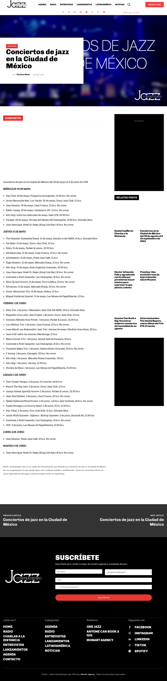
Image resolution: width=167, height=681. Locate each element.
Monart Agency (88, 674)
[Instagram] (69, 12)
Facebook (143, 627)
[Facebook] (63, 12)
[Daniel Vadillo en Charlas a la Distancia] (126, 216)
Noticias (12, 46)
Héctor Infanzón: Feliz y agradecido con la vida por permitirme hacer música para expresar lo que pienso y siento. (124, 280)
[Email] (96, 118)
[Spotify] (86, 12)
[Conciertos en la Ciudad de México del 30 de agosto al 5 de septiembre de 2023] (152, 216)
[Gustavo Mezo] (9, 74)
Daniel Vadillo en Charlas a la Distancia (123, 233)
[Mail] (80, 12)
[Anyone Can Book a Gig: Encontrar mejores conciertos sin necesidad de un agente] (126, 304)
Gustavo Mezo (23, 75)
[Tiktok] (129, 645)
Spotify (141, 651)
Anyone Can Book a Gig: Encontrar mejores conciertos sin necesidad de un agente (125, 323)
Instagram (144, 633)
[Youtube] (104, 12)
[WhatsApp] (73, 118)
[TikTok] (92, 12)
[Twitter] (98, 12)
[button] (128, 4)
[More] (104, 118)
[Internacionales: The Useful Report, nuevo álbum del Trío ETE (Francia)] (152, 304)
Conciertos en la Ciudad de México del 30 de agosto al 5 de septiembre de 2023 (151, 236)
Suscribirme (103, 597)
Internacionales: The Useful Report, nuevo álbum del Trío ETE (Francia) (151, 322)
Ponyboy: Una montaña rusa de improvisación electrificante (149, 276)
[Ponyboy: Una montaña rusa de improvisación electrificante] (152, 258)
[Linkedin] (74, 12)
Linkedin (142, 639)
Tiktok (140, 645)
